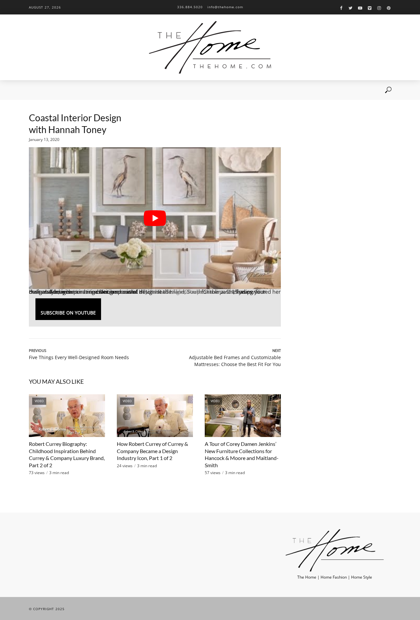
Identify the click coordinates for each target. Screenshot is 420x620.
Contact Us (157, 90)
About (57, 90)
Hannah (83, 291)
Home (35, 90)
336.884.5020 (190, 7)
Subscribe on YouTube (68, 313)
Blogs (100, 90)
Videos (79, 90)
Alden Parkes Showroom (203, 291)
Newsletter (126, 90)
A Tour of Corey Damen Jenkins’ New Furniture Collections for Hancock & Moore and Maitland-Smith (242, 454)
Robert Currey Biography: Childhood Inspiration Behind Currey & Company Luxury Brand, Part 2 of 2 (67, 454)
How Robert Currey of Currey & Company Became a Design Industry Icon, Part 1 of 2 (152, 451)
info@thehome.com (225, 7)
